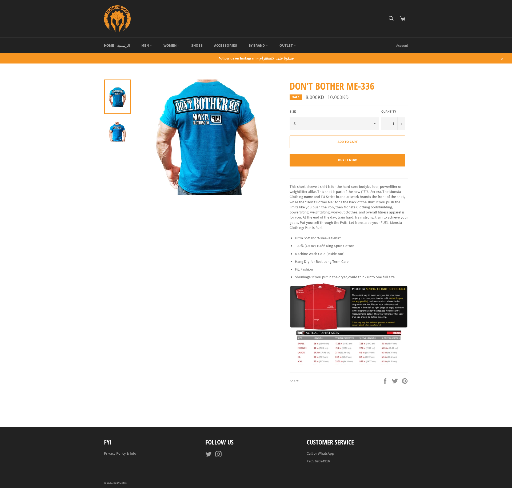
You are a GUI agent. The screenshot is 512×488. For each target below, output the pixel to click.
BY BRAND (257, 45)
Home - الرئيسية (117, 45)
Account (402, 45)
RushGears (120, 483)
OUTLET (286, 45)
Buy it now (347, 160)
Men (145, 45)
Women (170, 45)
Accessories (225, 45)
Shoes (197, 45)
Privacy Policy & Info (120, 453)
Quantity (388, 111)
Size (293, 111)
